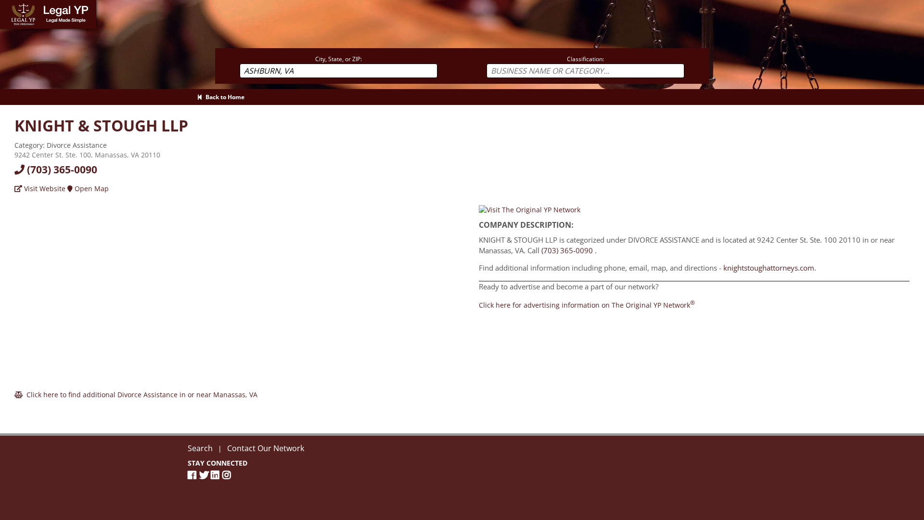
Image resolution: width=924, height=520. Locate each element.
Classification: (585, 59)
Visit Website (43, 188)
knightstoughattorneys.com (768, 268)
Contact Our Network (265, 448)
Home (9, 4)
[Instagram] (228, 474)
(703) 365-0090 (61, 169)
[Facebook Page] (193, 474)
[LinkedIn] (216, 474)
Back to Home (223, 97)
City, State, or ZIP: (338, 59)
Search (200, 448)
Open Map (91, 188)
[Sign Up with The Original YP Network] (529, 208)
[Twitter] (205, 474)
